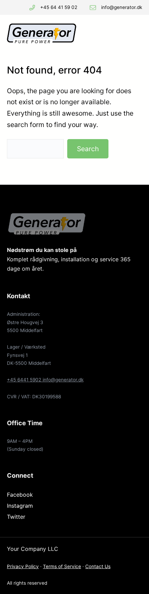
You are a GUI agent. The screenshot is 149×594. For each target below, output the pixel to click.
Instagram (20, 505)
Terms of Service (62, 566)
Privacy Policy (23, 566)
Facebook (20, 494)
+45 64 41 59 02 (58, 7)
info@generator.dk (121, 7)
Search (88, 149)
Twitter (16, 516)
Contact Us (98, 566)
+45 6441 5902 (25, 379)
